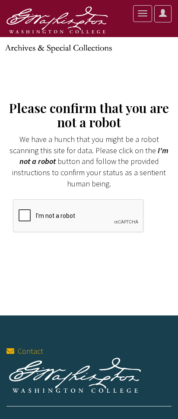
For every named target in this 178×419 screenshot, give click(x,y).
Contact (28, 351)
